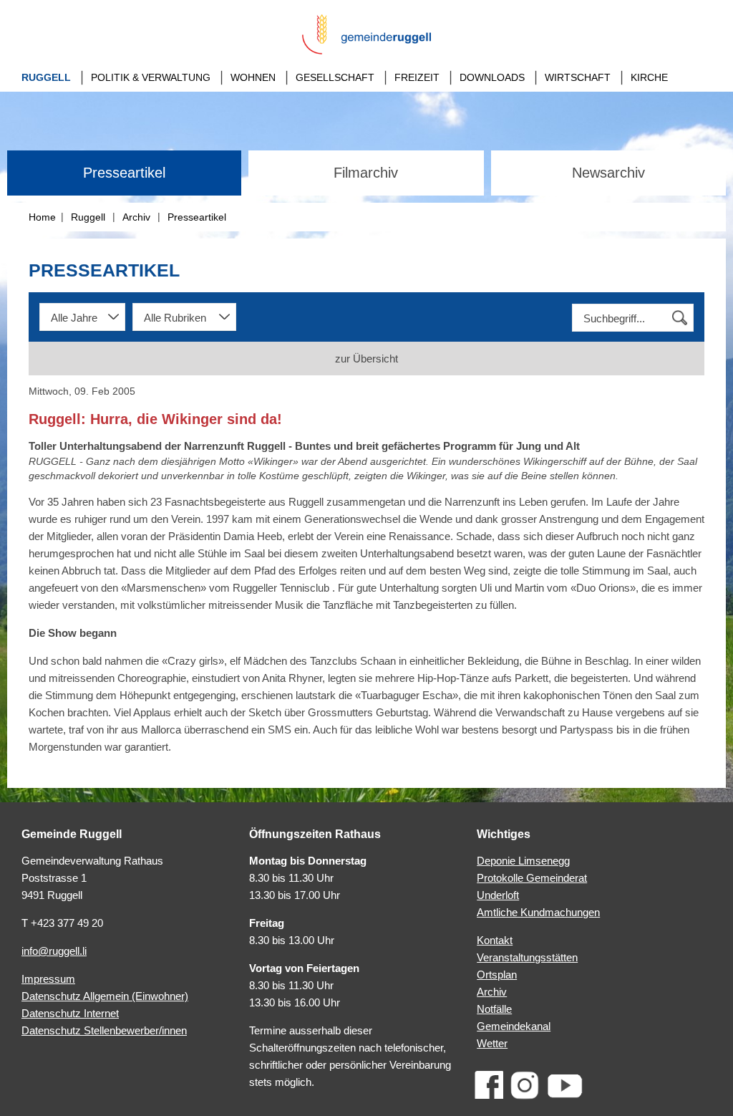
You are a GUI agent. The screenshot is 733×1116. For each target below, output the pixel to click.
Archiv (136, 217)
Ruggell (46, 77)
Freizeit (417, 77)
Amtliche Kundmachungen (538, 912)
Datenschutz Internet (70, 1013)
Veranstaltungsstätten (527, 957)
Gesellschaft (335, 77)
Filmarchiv (366, 173)
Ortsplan (497, 974)
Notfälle (494, 1009)
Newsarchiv (608, 173)
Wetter (492, 1043)
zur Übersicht (366, 358)
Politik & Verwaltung (150, 77)
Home (42, 217)
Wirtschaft (578, 77)
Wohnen (253, 77)
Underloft (498, 895)
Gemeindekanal (513, 1026)
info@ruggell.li (54, 951)
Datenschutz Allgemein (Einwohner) (104, 996)
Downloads (492, 77)
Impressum (48, 979)
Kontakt (495, 940)
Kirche (649, 77)
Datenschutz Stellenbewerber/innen (104, 1030)
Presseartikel (124, 173)
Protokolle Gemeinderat (532, 878)
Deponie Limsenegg (523, 861)
